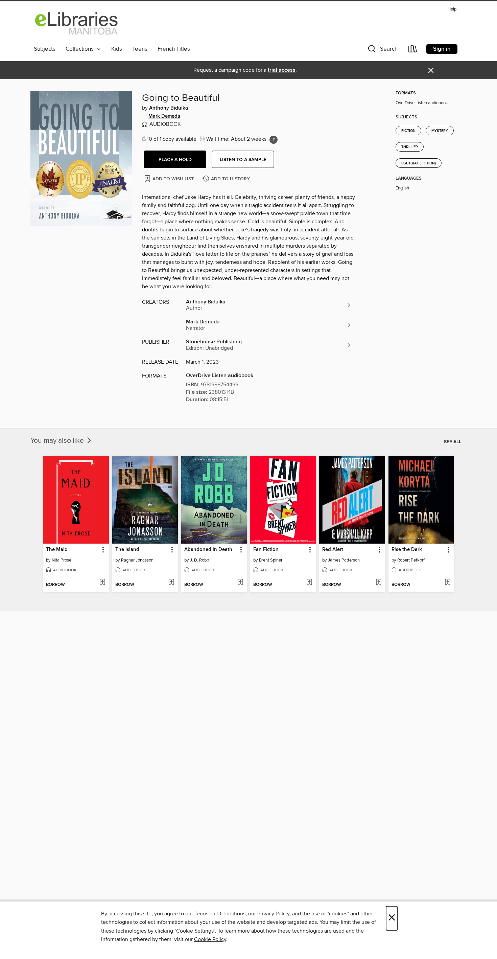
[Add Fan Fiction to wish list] (309, 582)
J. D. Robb (199, 560)
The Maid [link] (57, 550)
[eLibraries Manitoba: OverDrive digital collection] (77, 23)
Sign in (442, 49)
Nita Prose (61, 560)
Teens (139, 49)
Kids (116, 49)
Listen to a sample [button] (243, 160)
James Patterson (344, 560)
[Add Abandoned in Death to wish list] (240, 582)
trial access (281, 70)
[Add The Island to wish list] (171, 582)
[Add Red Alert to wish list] (378, 582)
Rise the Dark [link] (407, 550)
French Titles (174, 49)
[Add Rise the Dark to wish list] (447, 582)
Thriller (409, 147)
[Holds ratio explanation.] (273, 140)
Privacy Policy (273, 913)
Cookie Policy (210, 939)
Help (452, 9)
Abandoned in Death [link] (208, 550)
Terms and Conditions (219, 913)
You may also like (58, 440)
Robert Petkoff (411, 560)
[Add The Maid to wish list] (102, 582)
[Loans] (413, 50)
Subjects (44, 49)
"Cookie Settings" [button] (194, 931)
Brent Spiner (270, 560)
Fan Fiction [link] (266, 550)
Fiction (408, 131)
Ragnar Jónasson (137, 560)
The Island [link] (127, 550)
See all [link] (452, 442)
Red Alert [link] (332, 550)
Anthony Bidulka (168, 108)
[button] (382, 50)
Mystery (439, 131)
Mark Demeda (164, 116)
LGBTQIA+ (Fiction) (418, 163)
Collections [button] (81, 49)
